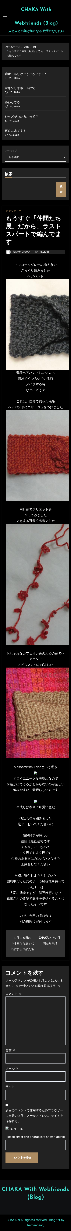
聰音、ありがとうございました (26, 74)
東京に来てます (15, 130)
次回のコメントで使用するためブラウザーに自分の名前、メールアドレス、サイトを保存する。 (34, 1116)
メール (11, 1068)
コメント (13, 994)
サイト (10, 1086)
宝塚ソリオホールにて (20, 88)
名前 (10, 1050)
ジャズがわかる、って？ (21, 116)
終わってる (12, 102)
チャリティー (14, 211)
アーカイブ (11, 150)
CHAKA (26, 251)
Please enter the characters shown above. (35, 1137)
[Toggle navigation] (5, 18)
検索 (9, 174)
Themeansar (34, 1225)
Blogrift (54, 1220)
